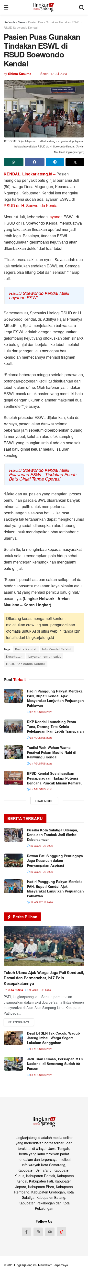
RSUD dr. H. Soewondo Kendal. (31, 205)
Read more (19, 1022)
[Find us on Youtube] (50, 1232)
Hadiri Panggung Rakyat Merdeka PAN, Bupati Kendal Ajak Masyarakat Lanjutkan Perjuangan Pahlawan (55, 698)
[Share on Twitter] (75, 162)
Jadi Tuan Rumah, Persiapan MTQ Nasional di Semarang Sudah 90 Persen (55, 1063)
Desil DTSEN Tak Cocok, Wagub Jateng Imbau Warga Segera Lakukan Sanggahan (53, 1038)
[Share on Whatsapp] (13, 162)
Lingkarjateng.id (25, 1265)
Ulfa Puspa (15, 990)
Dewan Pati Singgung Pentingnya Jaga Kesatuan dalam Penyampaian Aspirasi (55, 860)
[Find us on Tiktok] (61, 1231)
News (22, 22)
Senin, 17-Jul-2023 (53, 73)
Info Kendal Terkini (56, 649)
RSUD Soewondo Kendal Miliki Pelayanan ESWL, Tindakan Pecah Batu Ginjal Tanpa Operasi (43, 474)
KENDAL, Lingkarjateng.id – (30, 174)
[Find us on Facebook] (26, 1232)
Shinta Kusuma (19, 73)
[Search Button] (81, 7)
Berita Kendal (25, 649)
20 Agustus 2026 (40, 1075)
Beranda (9, 22)
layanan (56, 216)
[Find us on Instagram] (38, 1232)
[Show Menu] (6, 7)
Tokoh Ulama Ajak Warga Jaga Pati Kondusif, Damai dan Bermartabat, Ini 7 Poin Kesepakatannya (44, 978)
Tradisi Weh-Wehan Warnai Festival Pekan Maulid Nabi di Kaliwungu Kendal (51, 752)
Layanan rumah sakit (44, 656)
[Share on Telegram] (55, 162)
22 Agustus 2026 (40, 712)
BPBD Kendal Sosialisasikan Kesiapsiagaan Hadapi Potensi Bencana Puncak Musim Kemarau (55, 778)
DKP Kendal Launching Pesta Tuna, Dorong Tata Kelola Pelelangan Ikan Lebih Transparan (55, 726)
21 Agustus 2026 (40, 763)
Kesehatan (14, 656)
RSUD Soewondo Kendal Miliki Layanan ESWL (39, 295)
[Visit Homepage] (43, 7)
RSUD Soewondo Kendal (25, 664)
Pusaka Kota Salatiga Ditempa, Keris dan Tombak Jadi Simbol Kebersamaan (52, 835)
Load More (44, 801)
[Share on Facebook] (34, 162)
